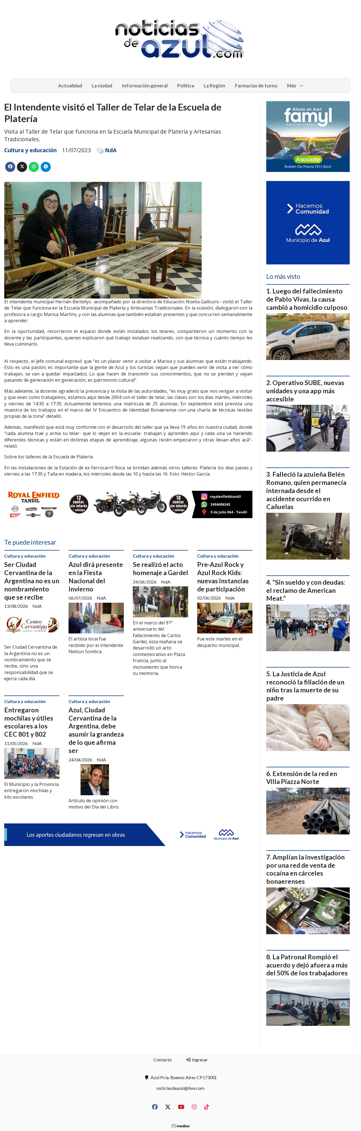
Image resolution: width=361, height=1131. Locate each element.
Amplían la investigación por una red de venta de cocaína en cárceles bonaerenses (305, 869)
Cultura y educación (30, 150)
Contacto (162, 1059)
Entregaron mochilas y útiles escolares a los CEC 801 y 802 (28, 722)
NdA (110, 150)
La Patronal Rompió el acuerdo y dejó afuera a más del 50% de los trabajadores (307, 965)
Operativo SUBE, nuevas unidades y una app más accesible (305, 391)
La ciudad (102, 86)
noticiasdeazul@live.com (180, 1088)
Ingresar (199, 1059)
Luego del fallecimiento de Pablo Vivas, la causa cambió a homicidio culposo (306, 299)
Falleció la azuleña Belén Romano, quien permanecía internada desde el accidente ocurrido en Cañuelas (306, 490)
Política (185, 86)
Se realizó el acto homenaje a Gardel (160, 568)
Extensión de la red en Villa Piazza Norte (301, 778)
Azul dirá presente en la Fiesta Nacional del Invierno (96, 576)
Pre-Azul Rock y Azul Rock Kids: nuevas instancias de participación (223, 576)
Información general (145, 86)
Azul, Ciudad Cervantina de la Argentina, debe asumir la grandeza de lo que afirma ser (96, 730)
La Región (214, 86)
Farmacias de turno (256, 86)
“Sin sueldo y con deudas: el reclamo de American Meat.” (305, 590)
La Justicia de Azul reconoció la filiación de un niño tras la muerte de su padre (305, 686)
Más (291, 86)
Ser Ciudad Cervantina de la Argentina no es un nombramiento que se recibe (31, 580)
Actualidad (70, 86)
